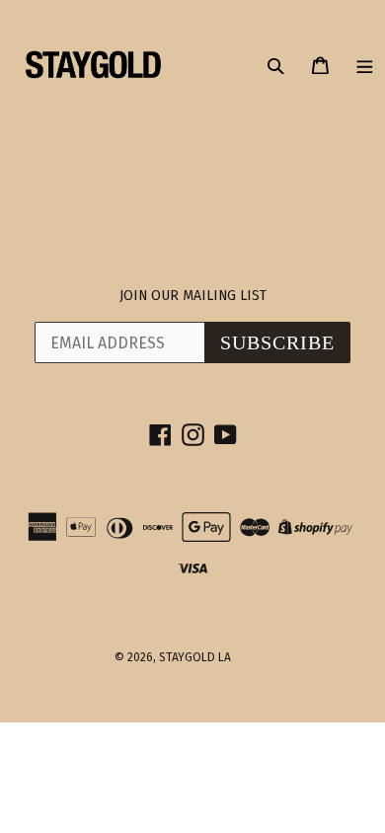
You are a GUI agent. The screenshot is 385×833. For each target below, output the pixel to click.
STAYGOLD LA (195, 657)
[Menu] (365, 64)
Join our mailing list (193, 296)
